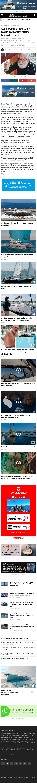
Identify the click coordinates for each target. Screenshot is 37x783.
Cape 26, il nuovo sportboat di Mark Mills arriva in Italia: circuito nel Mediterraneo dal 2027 (22, 604)
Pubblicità (11, 774)
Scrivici (29, 774)
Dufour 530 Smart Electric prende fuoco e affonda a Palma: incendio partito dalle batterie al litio (21, 584)
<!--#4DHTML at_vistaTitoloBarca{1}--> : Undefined (11, 692)
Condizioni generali (6, 755)
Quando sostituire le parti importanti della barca (15, 658)
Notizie (12, 25)
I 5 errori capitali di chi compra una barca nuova (15, 638)
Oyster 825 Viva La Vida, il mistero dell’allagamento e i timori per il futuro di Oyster (21, 615)
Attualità (17, 25)
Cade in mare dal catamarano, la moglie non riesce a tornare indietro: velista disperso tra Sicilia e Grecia (17, 352)
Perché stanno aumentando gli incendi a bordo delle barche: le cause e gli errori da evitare (21, 626)
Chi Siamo (3, 774)
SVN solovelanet (5, 25)
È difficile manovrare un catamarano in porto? (19, 447)
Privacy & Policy (20, 774)
